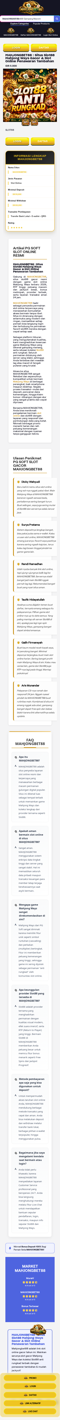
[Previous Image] (5, 96)
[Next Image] (54, 96)
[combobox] (27, 19)
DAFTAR (44, 47)
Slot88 (40, 350)
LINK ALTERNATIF (33, 1402)
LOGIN (16, 47)
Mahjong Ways (21, 381)
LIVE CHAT (33, 1410)
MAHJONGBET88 (36, 276)
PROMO (32, 1378)
